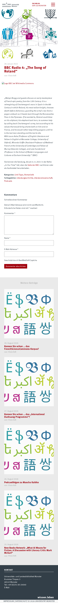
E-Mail (6, 588)
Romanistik (29, 175)
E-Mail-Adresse (11, 249)
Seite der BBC (33, 165)
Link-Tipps (19, 175)
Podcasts (8, 181)
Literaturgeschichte (25, 178)
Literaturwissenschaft (43, 178)
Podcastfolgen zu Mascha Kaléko (21, 482)
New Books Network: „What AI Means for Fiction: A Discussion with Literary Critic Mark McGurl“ (28, 550)
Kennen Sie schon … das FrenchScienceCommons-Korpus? (21, 347)
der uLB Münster (39, 6)
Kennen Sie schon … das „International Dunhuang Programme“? (24, 415)
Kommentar (9, 213)
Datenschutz (21, 601)
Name (7, 238)
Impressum (8, 601)
